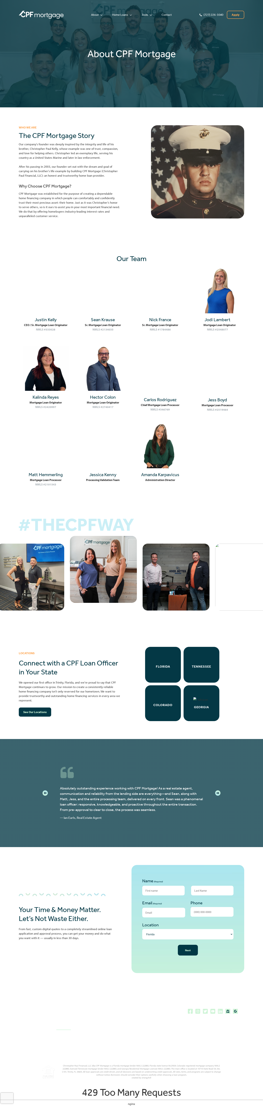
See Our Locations (35, 712)
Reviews (99, 1017)
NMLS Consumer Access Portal (151, 1042)
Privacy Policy (140, 1030)
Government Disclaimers (147, 1017)
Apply (235, 14)
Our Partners (102, 1023)
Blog (96, 1011)
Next (188, 950)
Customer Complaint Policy (149, 1023)
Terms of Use (140, 1036)
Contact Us (63, 1027)
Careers (99, 1036)
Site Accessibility (142, 1011)
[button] (97, 15)
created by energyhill (141, 1077)
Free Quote (101, 1030)
